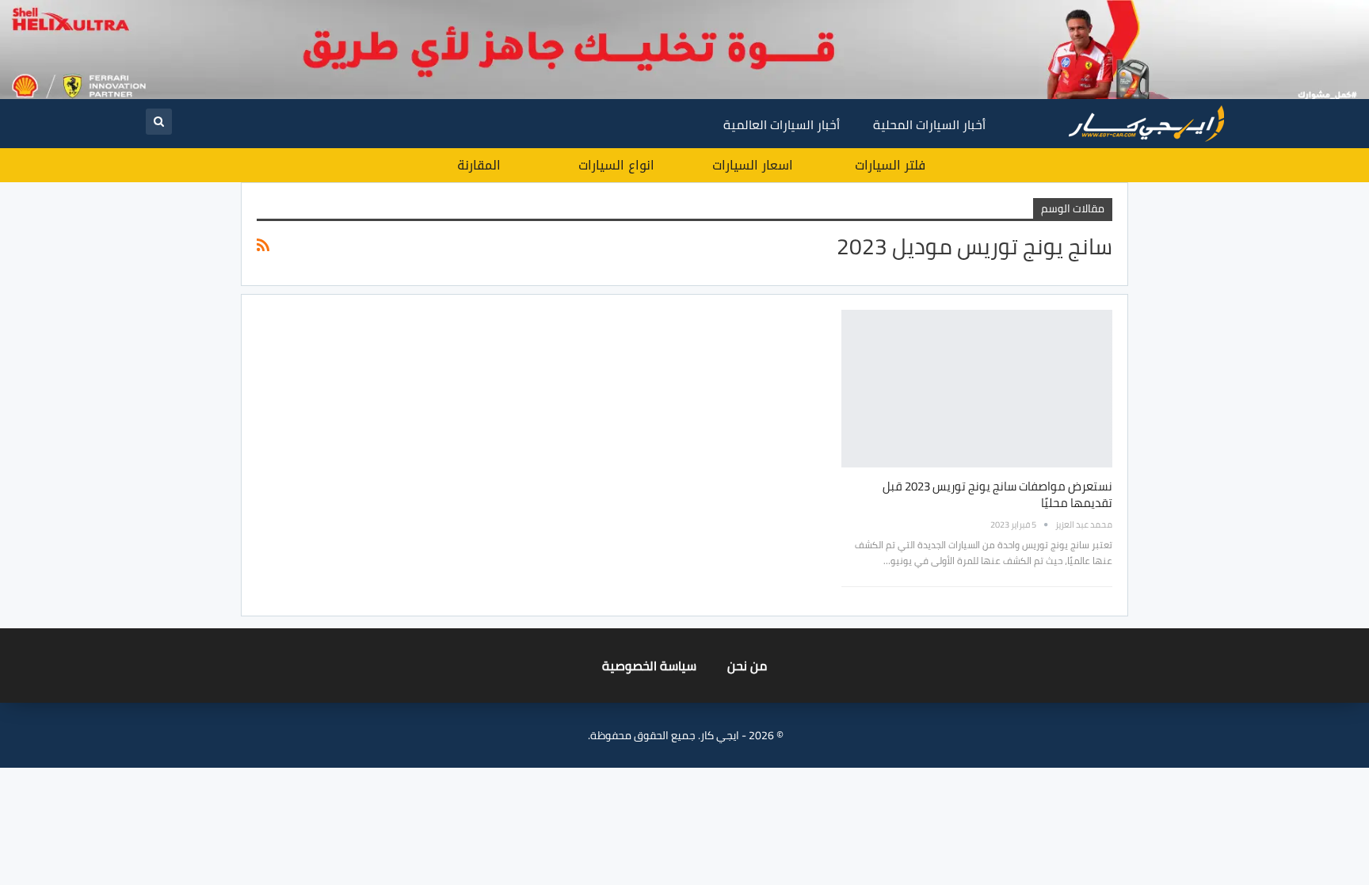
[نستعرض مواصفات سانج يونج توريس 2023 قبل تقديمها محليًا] (976, 388)
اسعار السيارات (752, 165)
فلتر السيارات (890, 165)
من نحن (747, 665)
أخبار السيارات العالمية (781, 124)
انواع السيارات (616, 165)
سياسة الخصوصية (649, 665)
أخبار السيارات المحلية (929, 124)
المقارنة (479, 165)
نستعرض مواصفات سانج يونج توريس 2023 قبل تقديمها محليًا (997, 494)
